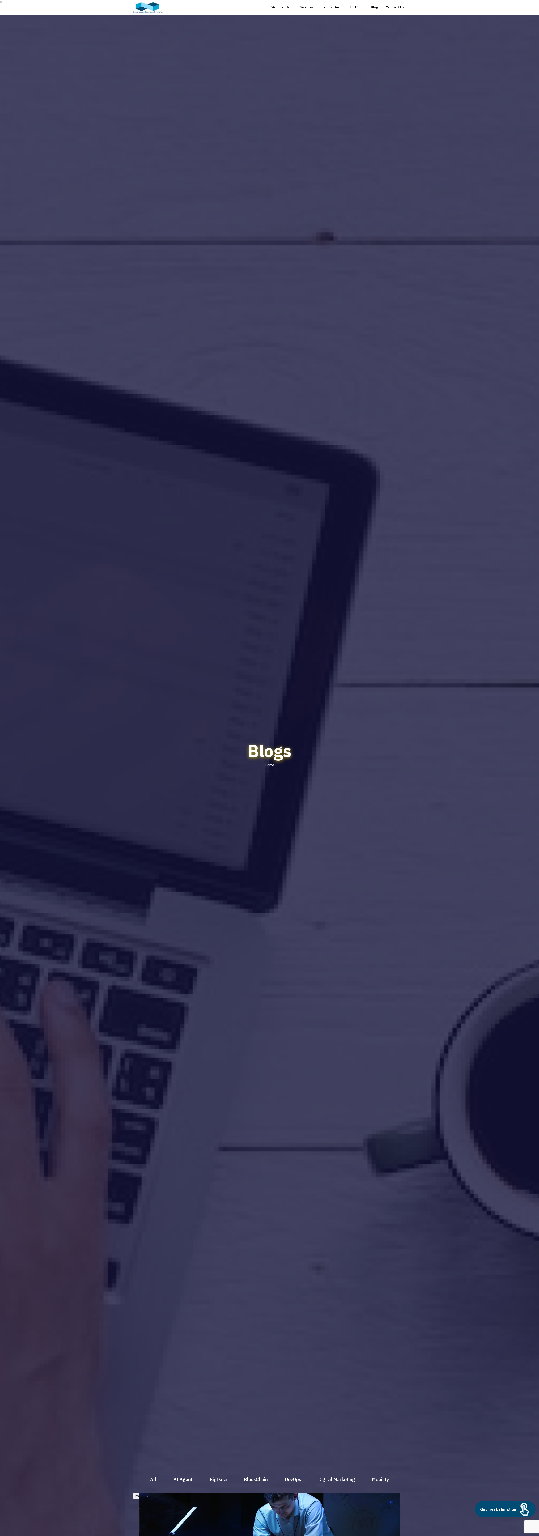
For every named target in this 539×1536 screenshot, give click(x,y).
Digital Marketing (336, 1479)
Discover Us (280, 7)
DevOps (293, 1479)
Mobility (380, 1479)
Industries (331, 7)
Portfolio (356, 7)
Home (269, 765)
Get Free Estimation (498, 1509)
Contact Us (395, 7)
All (153, 1479)
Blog (374, 7)
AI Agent (183, 1479)
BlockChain (256, 1479)
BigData (218, 1479)
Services (306, 7)
